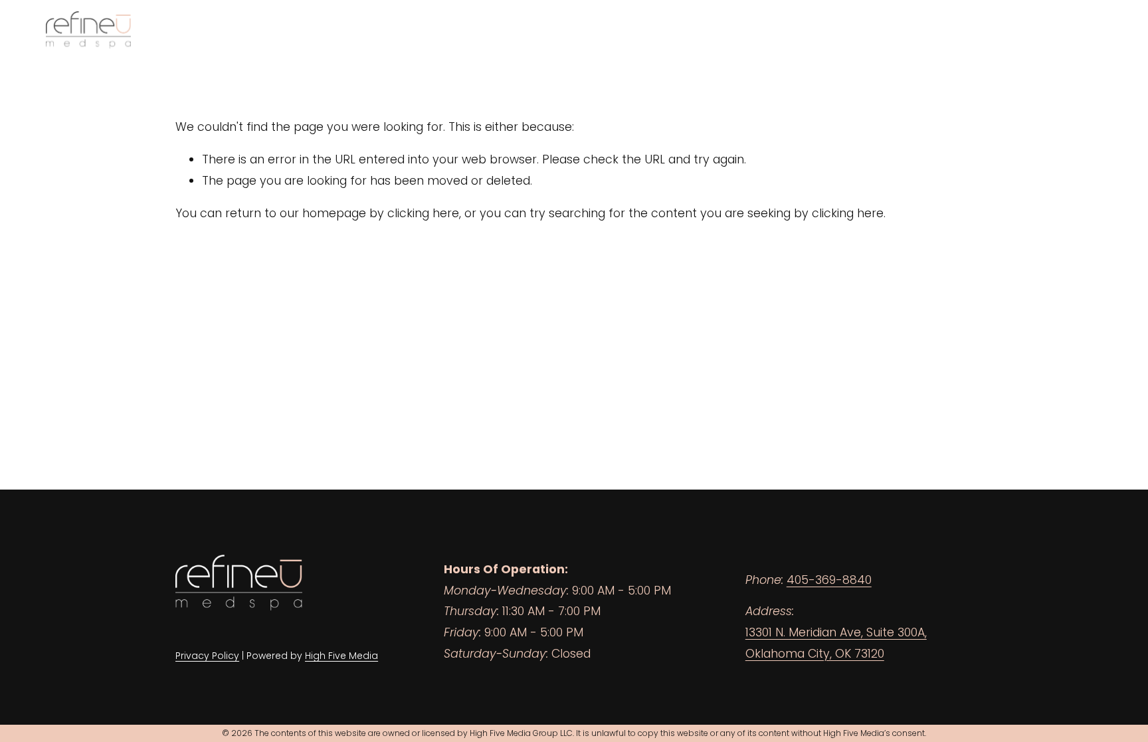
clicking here (423, 213)
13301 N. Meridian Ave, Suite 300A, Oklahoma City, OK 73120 (836, 643)
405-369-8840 (829, 580)
